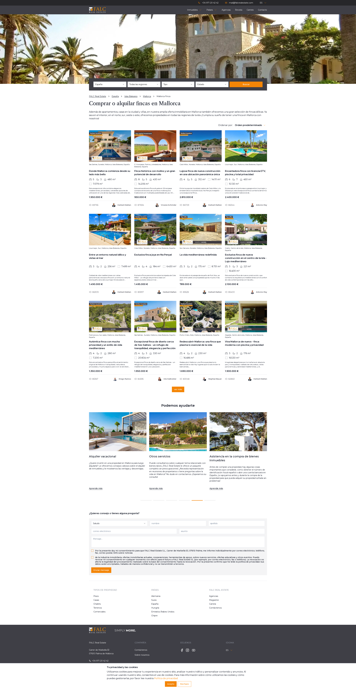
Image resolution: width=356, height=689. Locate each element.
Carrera (212, 604)
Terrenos (97, 608)
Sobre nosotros (142, 655)
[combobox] (109, 84)
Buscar (246, 84)
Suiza (153, 600)
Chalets (97, 604)
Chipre (154, 615)
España (154, 604)
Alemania (155, 596)
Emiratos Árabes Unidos (160, 611)
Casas (96, 600)
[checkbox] (92, 551)
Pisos (96, 596)
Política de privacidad (166, 678)
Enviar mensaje (101, 570)
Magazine (214, 600)
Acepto (170, 684)
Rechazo (184, 684)
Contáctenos (215, 608)
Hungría (155, 608)
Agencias (213, 596)
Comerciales (99, 611)
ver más (178, 389)
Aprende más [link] (95, 488)
